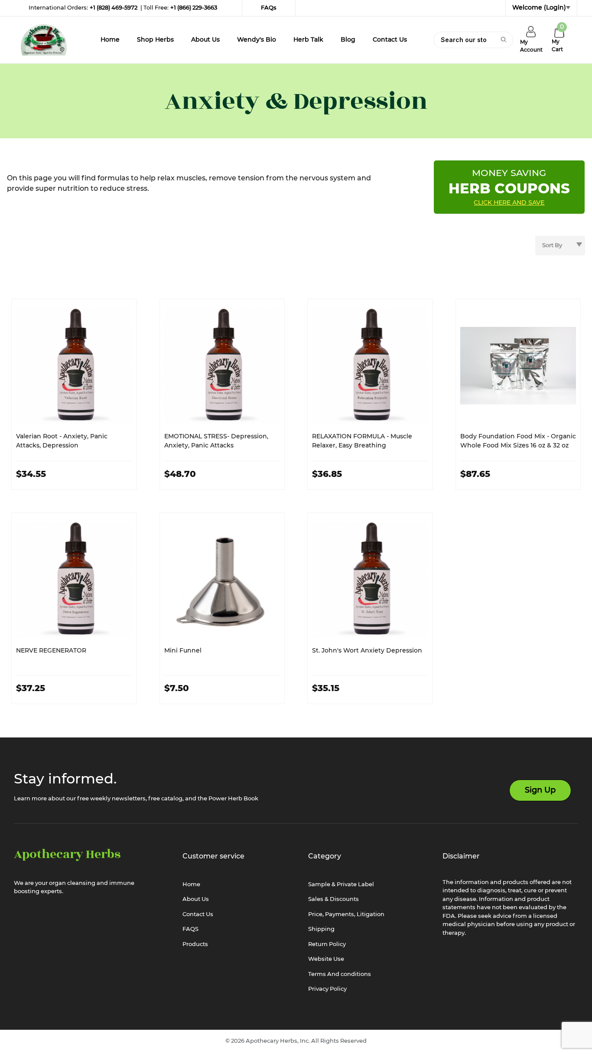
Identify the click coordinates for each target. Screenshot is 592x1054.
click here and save (509, 203)
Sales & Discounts (333, 899)
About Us (195, 899)
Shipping (321, 929)
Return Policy (327, 944)
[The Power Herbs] (44, 40)
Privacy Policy (327, 989)
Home (191, 885)
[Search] (503, 39)
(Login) (555, 8)
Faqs (190, 929)
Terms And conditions (339, 974)
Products (195, 944)
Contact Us (197, 914)
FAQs (268, 8)
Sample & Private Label (341, 885)
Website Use (326, 959)
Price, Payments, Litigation (346, 914)
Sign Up (540, 790)
